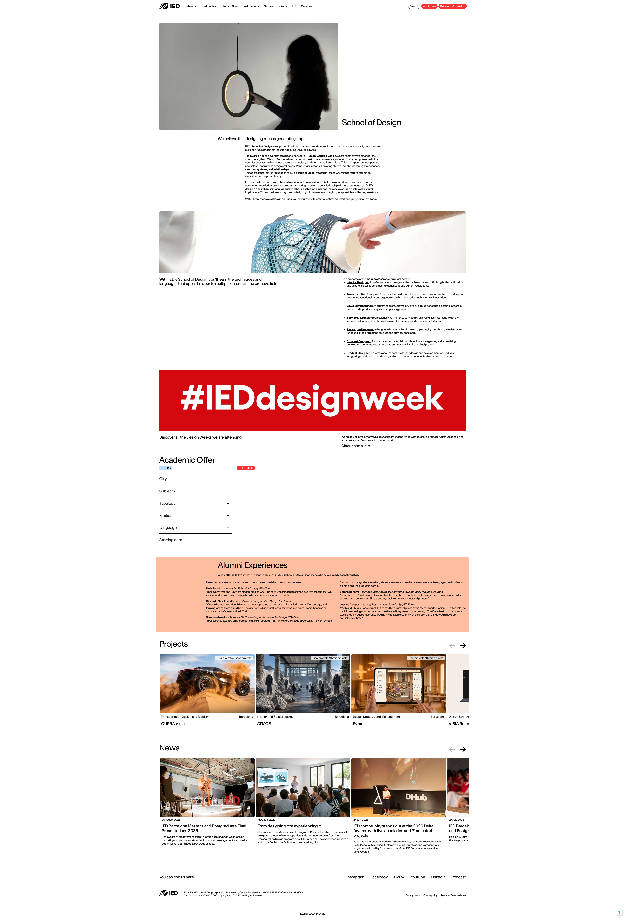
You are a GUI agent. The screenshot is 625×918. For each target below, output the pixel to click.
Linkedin (438, 877)
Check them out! (354, 446)
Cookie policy (430, 895)
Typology (167, 503)
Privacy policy (413, 895)
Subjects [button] (190, 6)
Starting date (170, 539)
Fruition (165, 515)
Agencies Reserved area (453, 895)
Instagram (356, 877)
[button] (452, 645)
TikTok (398, 877)
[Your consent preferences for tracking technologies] (619, 912)
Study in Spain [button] (230, 6)
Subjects (167, 491)
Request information (452, 6)
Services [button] (306, 6)
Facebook (379, 877)
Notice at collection (312, 914)
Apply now (429, 6)
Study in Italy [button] (209, 6)
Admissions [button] (251, 6)
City (163, 478)
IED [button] (294, 6)
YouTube (417, 877)
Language (168, 527)
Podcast (458, 877)
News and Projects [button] (275, 6)
